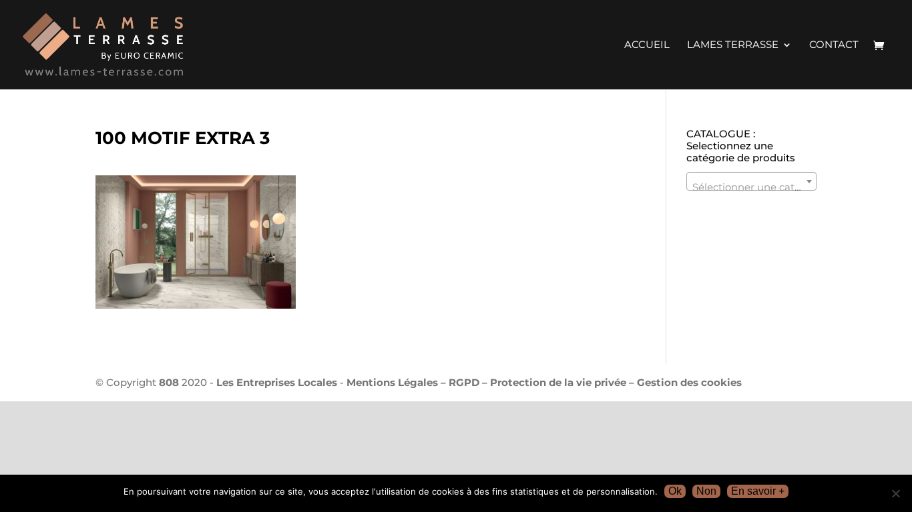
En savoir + (757, 491)
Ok (675, 491)
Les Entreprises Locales (276, 382)
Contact (834, 45)
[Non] (895, 493)
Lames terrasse (732, 45)
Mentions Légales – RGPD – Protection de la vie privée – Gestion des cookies (544, 382)
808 (169, 382)
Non (706, 491)
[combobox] (751, 181)
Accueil (647, 45)
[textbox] (751, 187)
